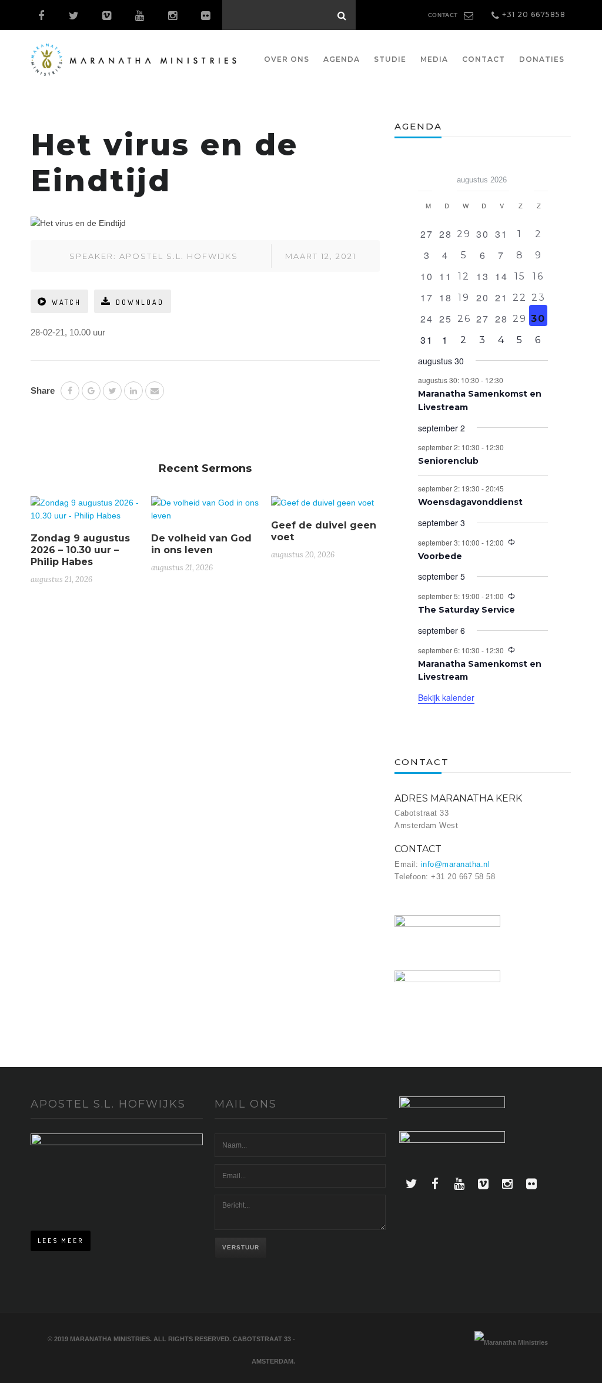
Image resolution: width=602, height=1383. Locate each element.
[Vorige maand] (425, 176)
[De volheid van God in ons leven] (205, 513)
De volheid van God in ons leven (201, 544)
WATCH (66, 302)
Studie (390, 59)
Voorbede (440, 556)
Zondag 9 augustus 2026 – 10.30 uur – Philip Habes (80, 550)
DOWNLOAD (140, 302)
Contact (483, 59)
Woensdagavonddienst (470, 502)
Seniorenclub (448, 461)
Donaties (541, 59)
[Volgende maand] (541, 176)
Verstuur (240, 1247)
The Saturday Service (466, 609)
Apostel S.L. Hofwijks (178, 256)
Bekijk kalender (446, 697)
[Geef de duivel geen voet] (322, 507)
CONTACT (443, 15)
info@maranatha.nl (455, 864)
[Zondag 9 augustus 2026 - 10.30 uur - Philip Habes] (85, 513)
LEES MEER (60, 1240)
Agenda (341, 59)
